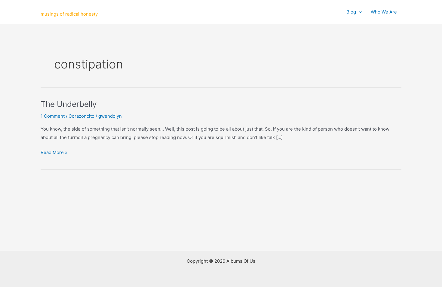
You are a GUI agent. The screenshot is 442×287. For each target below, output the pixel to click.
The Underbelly (69, 104)
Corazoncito (81, 116)
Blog (351, 12)
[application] (359, 12)
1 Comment (53, 116)
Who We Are (384, 12)
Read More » (54, 153)
